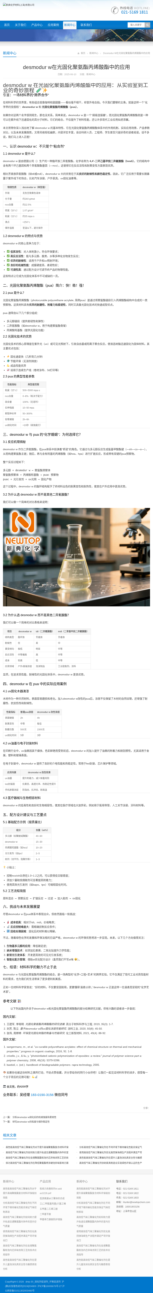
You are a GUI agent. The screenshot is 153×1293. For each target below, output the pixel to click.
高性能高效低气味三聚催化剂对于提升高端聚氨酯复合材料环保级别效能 (20, 1193)
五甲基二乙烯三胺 (49, 1209)
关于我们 (20, 24)
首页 (7, 24)
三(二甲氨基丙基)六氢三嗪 (53, 1203)
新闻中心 (69, 24)
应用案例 (53, 24)
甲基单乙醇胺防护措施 (51, 1219)
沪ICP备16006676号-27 (50, 1286)
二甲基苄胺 (45, 1214)
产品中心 (37, 24)
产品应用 (45, 1181)
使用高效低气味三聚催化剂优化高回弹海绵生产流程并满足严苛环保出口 (20, 1236)
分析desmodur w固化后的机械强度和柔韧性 (34, 1117)
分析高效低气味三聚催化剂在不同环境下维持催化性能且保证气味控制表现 (20, 1207)
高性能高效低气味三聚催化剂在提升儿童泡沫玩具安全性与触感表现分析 (20, 1264)
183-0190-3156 (42, 1095)
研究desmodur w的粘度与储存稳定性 (31, 1121)
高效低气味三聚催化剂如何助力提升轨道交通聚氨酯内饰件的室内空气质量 (20, 1222)
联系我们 (86, 24)
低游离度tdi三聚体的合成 (52, 1198)
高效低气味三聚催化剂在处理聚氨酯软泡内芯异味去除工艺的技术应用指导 (20, 1250)
